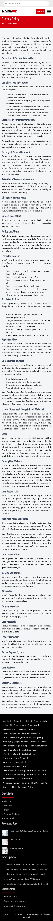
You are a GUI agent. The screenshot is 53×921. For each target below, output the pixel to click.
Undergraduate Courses (11, 783)
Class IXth (34, 783)
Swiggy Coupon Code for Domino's (15, 766)
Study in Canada (20, 725)
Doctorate (25, 783)
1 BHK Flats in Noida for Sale (13, 771)
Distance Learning (9, 779)
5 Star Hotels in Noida (10, 754)
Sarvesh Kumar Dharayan (38, 746)
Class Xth (44, 783)
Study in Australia (40, 721)
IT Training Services (17, 848)
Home (3, 24)
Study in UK (28, 721)
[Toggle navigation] (49, 11)
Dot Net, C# (34, 742)
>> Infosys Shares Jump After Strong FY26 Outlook (22, 879)
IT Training (23, 746)
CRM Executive (15, 840)
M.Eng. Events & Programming (14, 906)
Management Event (11, 896)
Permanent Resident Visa (27, 729)
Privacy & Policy (10, 818)
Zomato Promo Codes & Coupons (14, 758)
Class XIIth (16, 787)
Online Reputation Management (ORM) (17, 738)
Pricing (6, 810)
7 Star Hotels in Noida (28, 754)
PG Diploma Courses (25, 779)
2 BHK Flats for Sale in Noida (35, 771)
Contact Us (8, 806)
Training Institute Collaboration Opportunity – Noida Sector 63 (28, 831)
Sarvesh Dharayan (9, 733)
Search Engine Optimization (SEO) (30, 733)
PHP (39, 738)
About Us (7, 801)
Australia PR (7, 721)
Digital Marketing (22, 742)
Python (43, 742)
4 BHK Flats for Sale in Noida (35, 775)
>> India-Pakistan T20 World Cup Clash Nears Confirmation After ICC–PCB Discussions (27, 870)
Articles (31, 787)
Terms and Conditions (12, 814)
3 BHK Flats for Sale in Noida (13, 775)
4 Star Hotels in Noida (28, 750)
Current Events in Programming (15, 901)
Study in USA (7, 725)
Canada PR (17, 721)
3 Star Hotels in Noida (10, 750)
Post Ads (40, 11)
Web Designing (8, 742)
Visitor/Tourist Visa (9, 729)
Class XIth (6, 787)
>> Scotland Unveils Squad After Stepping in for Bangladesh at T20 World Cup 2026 (26, 884)
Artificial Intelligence (10, 746)
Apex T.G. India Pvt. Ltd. (34, 915)
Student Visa (32, 725)
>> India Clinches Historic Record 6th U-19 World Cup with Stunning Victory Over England (24, 874)
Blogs (24, 787)
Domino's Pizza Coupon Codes (13, 762)
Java (34, 738)
